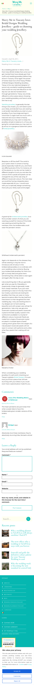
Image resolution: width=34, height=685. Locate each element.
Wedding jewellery (8, 104)
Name (4, 474)
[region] (17, 666)
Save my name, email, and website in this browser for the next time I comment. (16, 500)
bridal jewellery (9, 128)
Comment (6, 455)
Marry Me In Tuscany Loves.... (12, 61)
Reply (3, 416)
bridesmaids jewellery (20, 216)
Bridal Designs (19, 377)
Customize (17, 676)
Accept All (17, 671)
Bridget (11, 425)
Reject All (17, 681)
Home (4, 8)
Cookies (21, 664)
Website (5, 488)
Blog (9, 8)
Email (4, 481)
